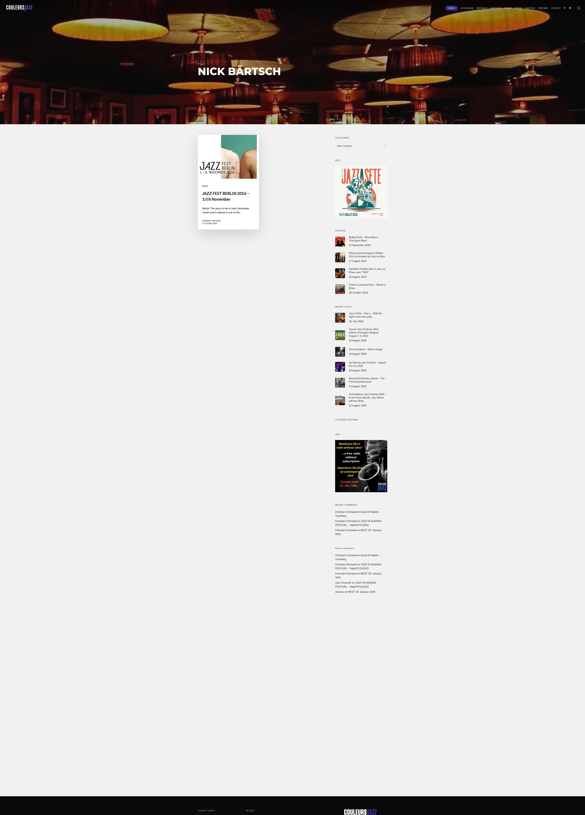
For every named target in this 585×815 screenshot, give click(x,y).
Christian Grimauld (211, 220)
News (205, 186)
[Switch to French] (570, 8)
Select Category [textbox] (344, 146)
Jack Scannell (343, 582)
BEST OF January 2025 (361, 591)
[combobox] (361, 146)
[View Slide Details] (361, 191)
